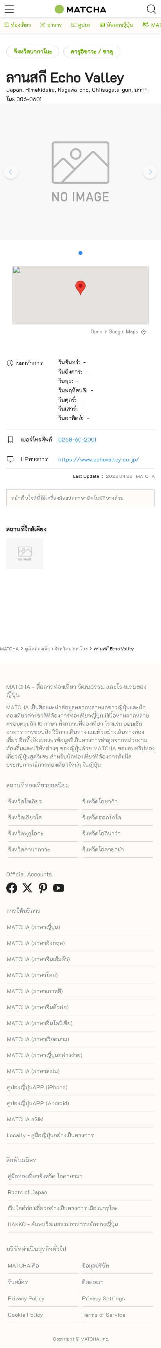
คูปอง (84, 24)
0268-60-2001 (77, 439)
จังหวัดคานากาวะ (29, 849)
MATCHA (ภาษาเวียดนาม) (38, 1039)
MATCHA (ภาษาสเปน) (33, 1071)
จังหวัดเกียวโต (25, 817)
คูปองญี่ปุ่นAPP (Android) (38, 1103)
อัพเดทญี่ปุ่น (120, 24)
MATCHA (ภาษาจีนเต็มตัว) (38, 959)
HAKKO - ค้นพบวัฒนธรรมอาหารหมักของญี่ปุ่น (63, 1224)
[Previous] (11, 172)
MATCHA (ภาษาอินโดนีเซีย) (40, 1023)
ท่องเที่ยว (21, 24)
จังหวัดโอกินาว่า (101, 833)
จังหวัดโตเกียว (25, 801)
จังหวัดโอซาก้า (100, 801)
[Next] (150, 172)
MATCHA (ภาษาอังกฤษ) (36, 943)
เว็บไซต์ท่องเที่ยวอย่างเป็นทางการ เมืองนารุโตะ (63, 1208)
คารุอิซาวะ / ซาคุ (92, 51)
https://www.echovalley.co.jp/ (98, 459)
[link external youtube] (60, 890)
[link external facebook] (13, 890)
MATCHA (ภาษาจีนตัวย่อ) (38, 1007)
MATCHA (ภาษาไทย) (32, 975)
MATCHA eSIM (25, 1119)
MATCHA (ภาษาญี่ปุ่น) (33, 927)
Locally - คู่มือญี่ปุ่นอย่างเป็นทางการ (50, 1135)
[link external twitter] (29, 890)
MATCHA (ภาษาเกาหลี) (35, 991)
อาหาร (54, 24)
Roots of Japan (27, 1192)
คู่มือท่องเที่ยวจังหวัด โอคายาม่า (45, 1176)
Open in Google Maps (114, 331)
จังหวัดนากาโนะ (33, 51)
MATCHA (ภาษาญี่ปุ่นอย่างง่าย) (44, 1055)
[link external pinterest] (45, 890)
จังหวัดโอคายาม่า (103, 849)
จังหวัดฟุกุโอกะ (25, 833)
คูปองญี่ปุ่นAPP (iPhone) (37, 1087)
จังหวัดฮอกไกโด (101, 817)
